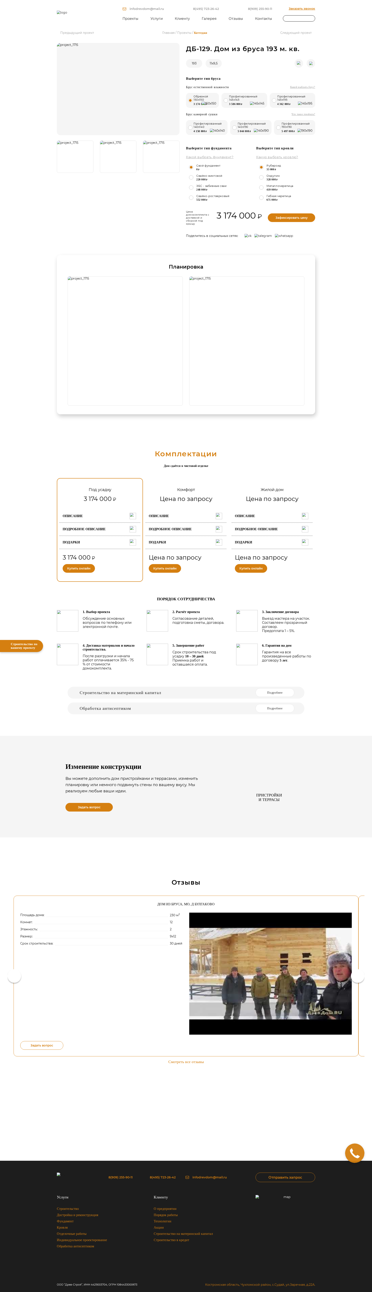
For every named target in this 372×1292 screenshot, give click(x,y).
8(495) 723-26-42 (206, 9)
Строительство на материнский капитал (183, 1234)
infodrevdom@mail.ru (147, 9)
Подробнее (274, 692)
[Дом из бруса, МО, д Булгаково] (270, 974)
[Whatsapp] (284, 236)
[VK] (248, 236)
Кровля (62, 1227)
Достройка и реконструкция (77, 1215)
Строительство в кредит (171, 1240)
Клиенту (161, 1197)
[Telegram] (263, 236)
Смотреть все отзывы (186, 1062)
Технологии (162, 1221)
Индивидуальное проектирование (82, 1240)
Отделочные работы (72, 1234)
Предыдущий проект (77, 33)
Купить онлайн (78, 568)
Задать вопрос (89, 807)
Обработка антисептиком (75, 1246)
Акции (159, 1227)
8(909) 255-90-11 (260, 9)
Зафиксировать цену (292, 217)
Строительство (68, 1209)
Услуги (62, 1197)
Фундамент (65, 1221)
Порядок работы (166, 1215)
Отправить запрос (285, 1177)
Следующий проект (296, 33)
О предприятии (165, 1209)
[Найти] (312, 18)
